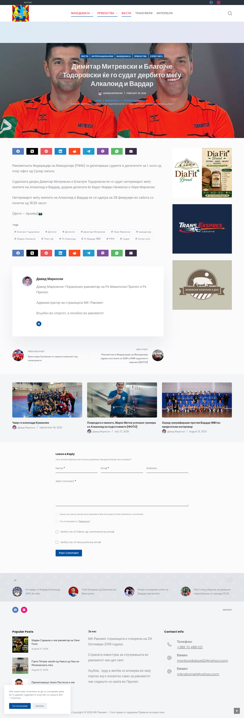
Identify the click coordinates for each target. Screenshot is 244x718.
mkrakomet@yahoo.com (198, 674)
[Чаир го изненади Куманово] (47, 400)
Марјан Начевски (25, 238)
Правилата (84, 521)
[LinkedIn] (60, 151)
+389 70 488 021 (190, 647)
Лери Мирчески (120, 231)
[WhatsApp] (117, 151)
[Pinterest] (46, 151)
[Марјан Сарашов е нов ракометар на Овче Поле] (20, 645)
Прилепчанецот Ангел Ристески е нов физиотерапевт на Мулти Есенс (53, 684)
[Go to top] (237, 711)
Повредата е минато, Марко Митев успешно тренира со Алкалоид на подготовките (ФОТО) (121, 425)
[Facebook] (211, 2)
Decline (40, 706)
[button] (202, 173)
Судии (124, 238)
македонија (143, 231)
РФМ (110, 238)
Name (60, 468)
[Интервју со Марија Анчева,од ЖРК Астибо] (17, 592)
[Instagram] (218, 2)
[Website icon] (38, 323)
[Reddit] (74, 151)
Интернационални (102, 56)
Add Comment (66, 481)
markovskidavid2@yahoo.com (202, 660)
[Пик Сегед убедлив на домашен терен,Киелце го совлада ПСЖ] (186, 592)
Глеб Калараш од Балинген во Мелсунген (99, 591)
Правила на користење (151, 712)
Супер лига (156, 56)
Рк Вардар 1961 (91, 238)
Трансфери (144, 13)
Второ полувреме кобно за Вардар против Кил (153, 591)
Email (105, 468)
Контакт (28, 2)
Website (151, 468)
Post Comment (69, 553)
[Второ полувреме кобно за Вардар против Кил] (129, 592)
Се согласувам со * (75, 521)
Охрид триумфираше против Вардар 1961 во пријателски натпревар (191, 425)
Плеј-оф (47, 238)
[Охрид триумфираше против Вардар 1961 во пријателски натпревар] (197, 400)
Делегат (51, 231)
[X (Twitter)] (32, 151)
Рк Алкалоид (67, 238)
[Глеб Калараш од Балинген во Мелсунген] (73, 592)
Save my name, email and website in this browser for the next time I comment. (102, 514)
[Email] (131, 151)
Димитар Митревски (93, 231)
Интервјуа (165, 13)
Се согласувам (19, 706)
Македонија (80, 13)
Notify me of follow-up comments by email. (88, 531)
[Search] (230, 13)
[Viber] (103, 151)
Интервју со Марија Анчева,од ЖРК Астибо (43, 591)
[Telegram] (88, 151)
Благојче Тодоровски (27, 231)
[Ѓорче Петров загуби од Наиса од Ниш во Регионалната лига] (20, 666)
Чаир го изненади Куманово (30, 423)
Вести (126, 13)
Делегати (68, 231)
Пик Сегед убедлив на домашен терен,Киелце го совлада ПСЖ (212, 591)
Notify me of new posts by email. (81, 542)
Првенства (105, 13)
